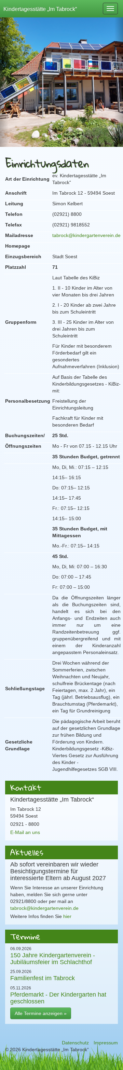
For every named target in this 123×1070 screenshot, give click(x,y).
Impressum (106, 1042)
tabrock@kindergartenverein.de (86, 235)
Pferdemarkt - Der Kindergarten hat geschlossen (58, 998)
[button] (4, 78)
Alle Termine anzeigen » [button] (41, 1013)
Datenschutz (75, 1042)
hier (67, 916)
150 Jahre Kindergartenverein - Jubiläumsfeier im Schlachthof (52, 958)
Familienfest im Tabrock (42, 978)
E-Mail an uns (25, 832)
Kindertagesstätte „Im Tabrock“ (40, 9)
